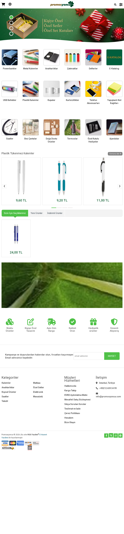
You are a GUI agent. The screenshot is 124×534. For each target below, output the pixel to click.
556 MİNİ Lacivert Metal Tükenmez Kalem (15, 247)
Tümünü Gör (114, 154)
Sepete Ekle (21, 203)
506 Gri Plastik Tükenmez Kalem (19, 196)
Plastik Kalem (54, 198)
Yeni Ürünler (36, 213)
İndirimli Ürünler (54, 213)
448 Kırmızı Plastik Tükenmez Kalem (98, 196)
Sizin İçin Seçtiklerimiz (15, 213)
